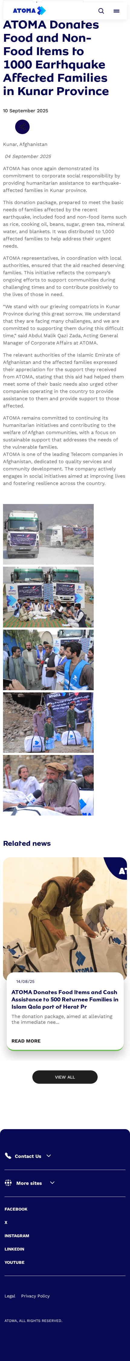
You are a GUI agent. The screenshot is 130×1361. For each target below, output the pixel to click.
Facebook (16, 1209)
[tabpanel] (65, 954)
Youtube (14, 1262)
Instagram (17, 1235)
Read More (26, 1041)
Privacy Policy (35, 1295)
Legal (10, 1295)
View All (65, 1077)
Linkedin (14, 1249)
